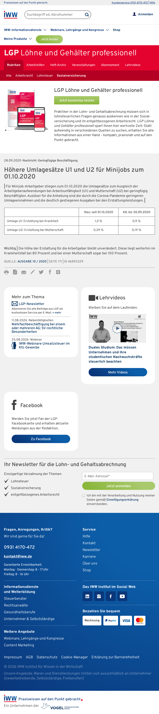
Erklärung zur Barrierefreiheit (115, 657)
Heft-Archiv (58, 65)
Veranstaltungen (83, 65)
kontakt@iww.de (18, 556)
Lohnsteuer (45, 76)
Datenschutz (47, 657)
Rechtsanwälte (16, 605)
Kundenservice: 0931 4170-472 (130, 2)
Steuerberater (15, 598)
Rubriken (14, 65)
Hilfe (152, 2)
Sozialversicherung (71, 76)
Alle (8, 76)
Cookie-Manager (74, 657)
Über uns (90, 563)
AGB (29, 657)
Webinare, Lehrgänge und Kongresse (34, 638)
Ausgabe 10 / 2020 (32, 262)
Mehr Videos (118, 372)
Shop (116, 30)
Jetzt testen (49, 39)
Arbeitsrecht (24, 76)
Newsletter (91, 550)
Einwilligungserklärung (122, 500)
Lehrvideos (133, 65)
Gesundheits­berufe (19, 612)
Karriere (89, 556)
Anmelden (145, 14)
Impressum (13, 657)
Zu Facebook (41, 439)
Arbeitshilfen (35, 65)
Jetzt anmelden (118, 486)
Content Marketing (19, 645)
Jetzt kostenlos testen (76, 100)
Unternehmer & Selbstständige (29, 619)
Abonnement (110, 65)
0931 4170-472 (19, 547)
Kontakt (89, 543)
